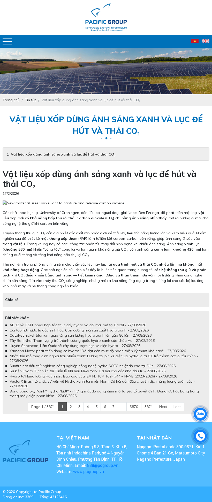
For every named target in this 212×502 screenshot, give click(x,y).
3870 (134, 412)
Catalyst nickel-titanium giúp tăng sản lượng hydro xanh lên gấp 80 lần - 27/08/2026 (81, 340)
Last (177, 412)
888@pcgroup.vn (102, 470)
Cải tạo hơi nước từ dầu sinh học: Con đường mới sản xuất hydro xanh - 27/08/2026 (79, 335)
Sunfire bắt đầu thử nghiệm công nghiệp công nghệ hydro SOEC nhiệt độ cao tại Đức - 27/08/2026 (93, 371)
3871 (149, 412)
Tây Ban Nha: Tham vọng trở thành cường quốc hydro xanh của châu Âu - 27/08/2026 (82, 345)
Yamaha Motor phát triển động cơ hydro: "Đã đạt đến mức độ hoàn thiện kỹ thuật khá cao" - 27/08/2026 (98, 356)
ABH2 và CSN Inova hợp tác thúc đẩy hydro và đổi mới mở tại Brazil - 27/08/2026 (78, 330)
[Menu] (7, 41)
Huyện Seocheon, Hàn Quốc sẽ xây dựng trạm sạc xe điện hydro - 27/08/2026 (75, 351)
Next (163, 412)
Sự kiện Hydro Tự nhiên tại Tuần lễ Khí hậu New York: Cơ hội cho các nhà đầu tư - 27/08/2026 (87, 376)
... (122, 412)
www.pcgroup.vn (89, 476)
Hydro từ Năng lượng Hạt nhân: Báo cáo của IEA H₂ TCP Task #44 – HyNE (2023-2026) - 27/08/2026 (93, 381)
